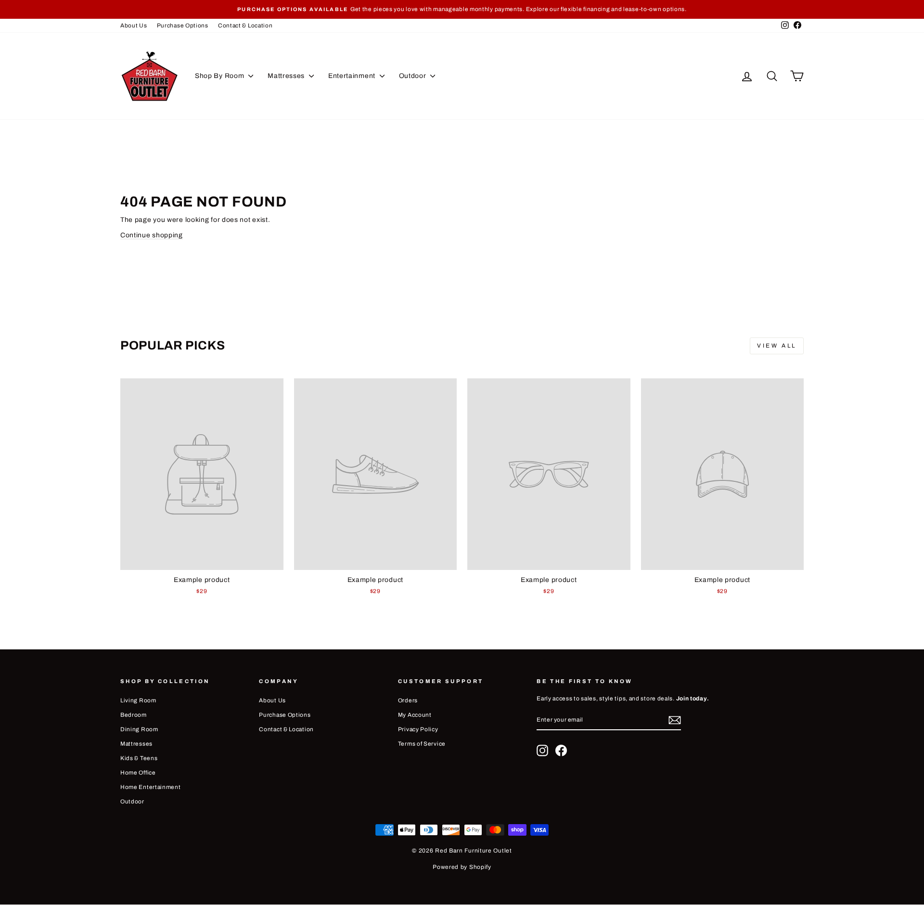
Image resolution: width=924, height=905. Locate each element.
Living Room (138, 700)
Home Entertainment (150, 787)
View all (776, 345)
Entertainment (352, 75)
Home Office (138, 773)
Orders (408, 700)
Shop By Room (220, 75)
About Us (133, 25)
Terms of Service (422, 744)
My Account (415, 715)
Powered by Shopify (462, 867)
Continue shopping (151, 235)
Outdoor (413, 75)
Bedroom (133, 715)
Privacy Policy (418, 729)
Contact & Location (245, 25)
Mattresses (287, 75)
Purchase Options (182, 25)
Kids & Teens (138, 758)
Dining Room (139, 729)
